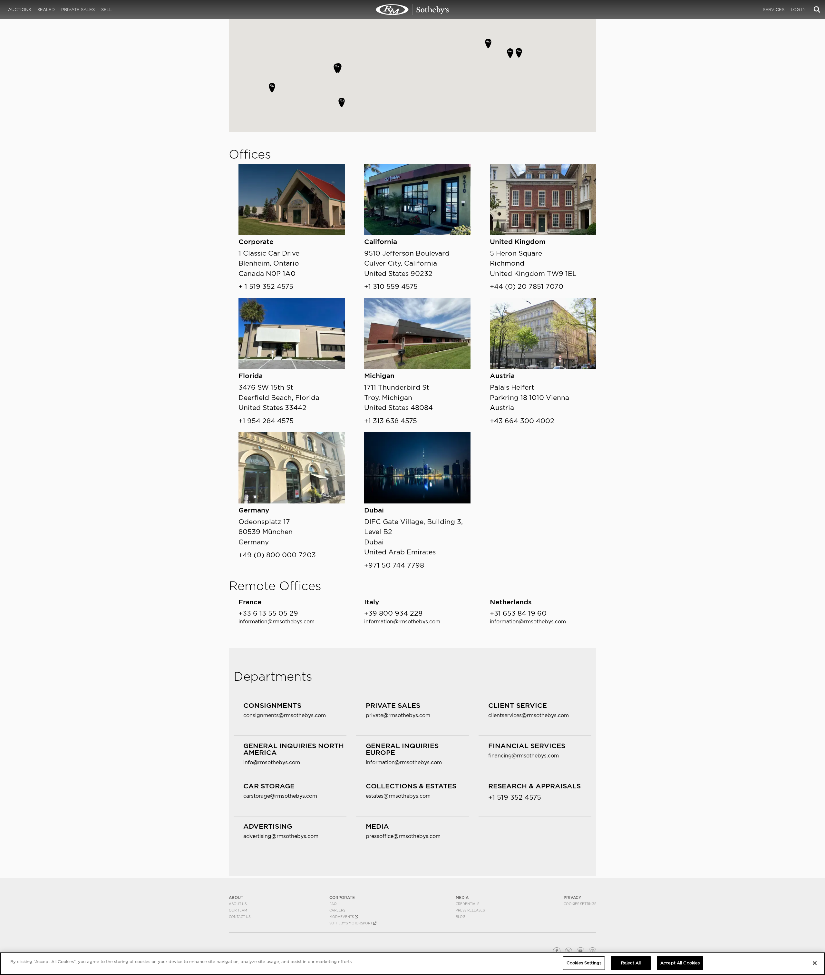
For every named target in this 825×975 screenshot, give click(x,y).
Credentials (467, 904)
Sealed (46, 9)
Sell (106, 9)
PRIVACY (572, 897)
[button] (272, 88)
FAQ (333, 904)
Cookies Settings (580, 904)
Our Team (238, 910)
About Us (238, 904)
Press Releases (470, 910)
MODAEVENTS (342, 917)
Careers (337, 910)
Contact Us (239, 917)
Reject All (631, 962)
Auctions (19, 9)
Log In (798, 9)
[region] (412, 963)
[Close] (815, 963)
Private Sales (78, 9)
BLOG (460, 917)
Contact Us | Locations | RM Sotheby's (412, 10)
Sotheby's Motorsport (351, 923)
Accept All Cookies (680, 962)
